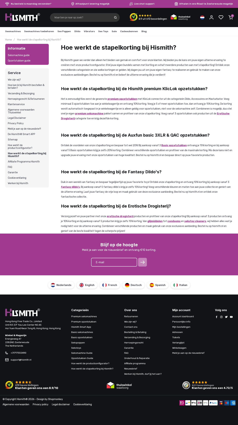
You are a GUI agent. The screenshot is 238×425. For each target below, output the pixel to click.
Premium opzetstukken (83, 321)
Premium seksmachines (84, 316)
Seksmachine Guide (82, 353)
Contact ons (130, 327)
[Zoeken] (115, 17)
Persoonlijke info (181, 321)
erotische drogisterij (120, 216)
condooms (174, 221)
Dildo (77, 31)
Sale (114, 31)
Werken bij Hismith (18, 183)
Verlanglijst (178, 342)
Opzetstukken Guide (82, 358)
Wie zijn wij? (14, 79)
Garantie (13, 172)
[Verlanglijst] (221, 17)
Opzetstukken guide (19, 60)
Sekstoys (76, 348)
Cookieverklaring (17, 178)
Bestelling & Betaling (135, 332)
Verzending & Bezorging (21, 93)
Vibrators (89, 31)
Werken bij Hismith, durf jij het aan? (143, 374)
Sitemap (13, 139)
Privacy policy (40, 404)
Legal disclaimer (61, 404)
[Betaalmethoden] (182, 403)
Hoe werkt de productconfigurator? (20, 147)
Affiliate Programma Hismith (24, 161)
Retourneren (131, 316)
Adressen (177, 332)
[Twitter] (226, 317)
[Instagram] (221, 317)
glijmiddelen (155, 221)
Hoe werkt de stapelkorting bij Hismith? (27, 155)
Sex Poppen (64, 31)
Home (8, 39)
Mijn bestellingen (181, 327)
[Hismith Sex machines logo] (22, 20)
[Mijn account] (211, 17)
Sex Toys (103, 31)
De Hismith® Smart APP (21, 134)
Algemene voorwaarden (16, 404)
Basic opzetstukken (174, 145)
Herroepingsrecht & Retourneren (26, 99)
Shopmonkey (55, 399)
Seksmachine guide (19, 55)
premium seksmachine (89, 113)
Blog (144, 31)
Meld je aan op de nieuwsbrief (188, 353)
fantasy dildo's (70, 187)
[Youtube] (231, 317)
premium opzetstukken (122, 98)
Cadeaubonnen (129, 31)
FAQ (10, 167)
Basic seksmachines (82, 332)
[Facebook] (216, 317)
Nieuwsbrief (130, 368)
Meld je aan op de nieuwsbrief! (24, 129)
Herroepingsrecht (133, 342)
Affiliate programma (134, 363)
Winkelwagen (179, 348)
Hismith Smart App (81, 327)
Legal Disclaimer (17, 118)
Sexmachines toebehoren (39, 31)
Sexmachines (13, 31)
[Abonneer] (142, 262)
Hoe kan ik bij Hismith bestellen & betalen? (26, 86)
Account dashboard (183, 316)
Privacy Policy (16, 123)
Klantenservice (16, 104)
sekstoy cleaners (195, 221)
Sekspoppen (78, 342)
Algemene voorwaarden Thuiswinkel (21, 111)
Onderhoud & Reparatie (137, 358)
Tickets (176, 337)
